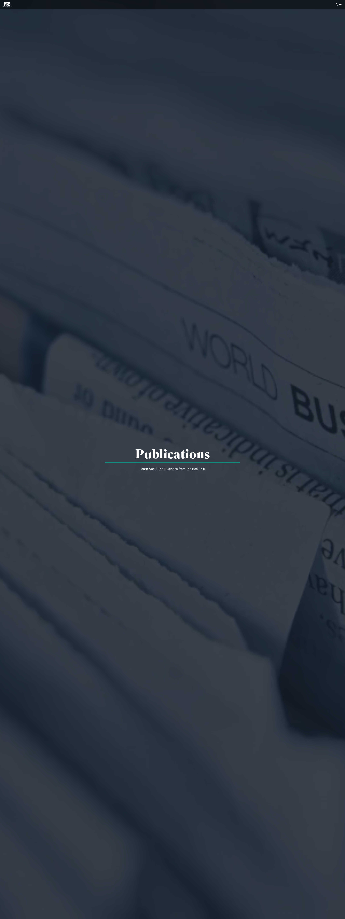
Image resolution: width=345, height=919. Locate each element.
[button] (333, 5)
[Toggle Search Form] (336, 4)
